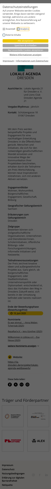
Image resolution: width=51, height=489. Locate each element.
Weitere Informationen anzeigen (25, 54)
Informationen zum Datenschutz (32, 60)
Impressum (8, 60)
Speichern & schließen (25, 45)
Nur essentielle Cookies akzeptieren (25, 50)
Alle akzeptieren (25, 40)
